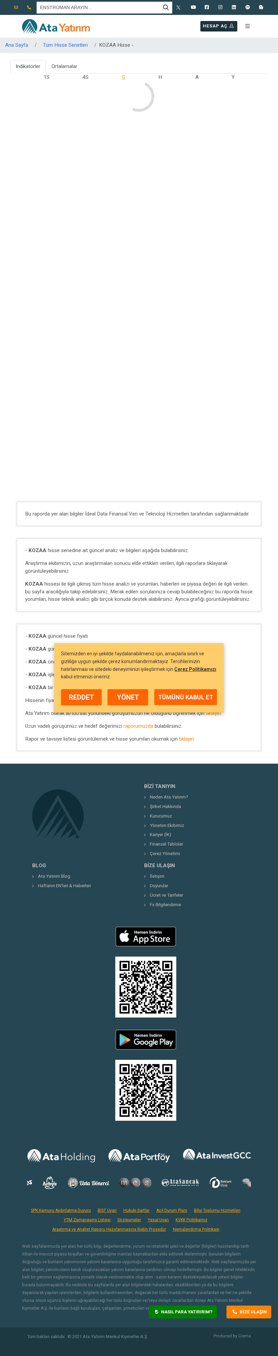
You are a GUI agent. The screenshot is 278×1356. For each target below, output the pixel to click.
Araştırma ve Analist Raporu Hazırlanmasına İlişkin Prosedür (109, 1229)
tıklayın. (214, 713)
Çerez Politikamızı (195, 669)
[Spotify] (247, 7)
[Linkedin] (234, 7)
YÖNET (128, 697)
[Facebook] (207, 7)
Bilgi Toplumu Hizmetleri (217, 1210)
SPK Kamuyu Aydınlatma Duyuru (61, 1210)
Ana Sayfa (16, 45)
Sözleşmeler (129, 1220)
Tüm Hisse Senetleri (65, 45)
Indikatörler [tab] (28, 66)
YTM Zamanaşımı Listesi (87, 1220)
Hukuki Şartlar (136, 1210)
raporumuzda (138, 726)
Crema (244, 1336)
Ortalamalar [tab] (64, 66)
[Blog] (261, 7)
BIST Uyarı (107, 1210)
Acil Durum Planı (171, 1210)
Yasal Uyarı (158, 1220)
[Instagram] (220, 7)
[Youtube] (193, 7)
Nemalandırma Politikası (196, 1229)
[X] (179, 7)
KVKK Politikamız (191, 1220)
